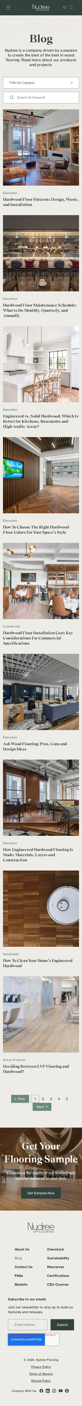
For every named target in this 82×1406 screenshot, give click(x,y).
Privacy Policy (41, 1366)
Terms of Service (41, 1373)
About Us (22, 1249)
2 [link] (43, 1099)
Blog (18, 1258)
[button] (8, 7)
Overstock (55, 1249)
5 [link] (67, 1099)
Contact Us (24, 1267)
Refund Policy (41, 1380)
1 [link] (35, 1099)
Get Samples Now (41, 1193)
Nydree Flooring (47, 1359)
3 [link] (51, 1099)
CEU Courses (58, 1284)
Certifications (58, 1276)
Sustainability (58, 1258)
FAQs (19, 1276)
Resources (55, 1267)
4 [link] (59, 1099)
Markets (21, 1284)
